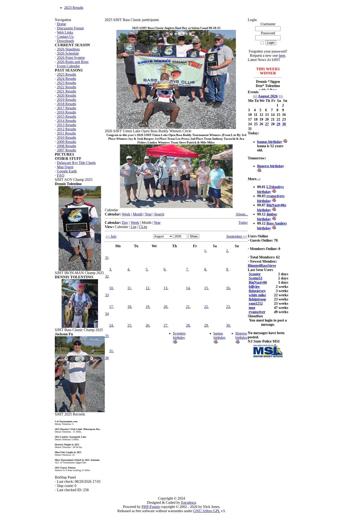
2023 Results (73, 8)
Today (243, 223)
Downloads (65, 41)
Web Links (65, 32)
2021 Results (66, 91)
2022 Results (66, 87)
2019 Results (66, 100)
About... (242, 214)
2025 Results (66, 74)
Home (61, 24)
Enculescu (188, 502)
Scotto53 (255, 278)
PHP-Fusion (151, 507)
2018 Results (66, 104)
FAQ (60, 175)
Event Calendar (68, 66)
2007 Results (66, 150)
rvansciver (257, 312)
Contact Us (65, 37)
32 (107, 276)
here (282, 55)
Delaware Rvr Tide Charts (76, 163)
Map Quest (65, 167)
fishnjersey (257, 291)
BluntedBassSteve (262, 266)
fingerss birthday (241, 335)
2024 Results (66, 79)
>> (281, 96)
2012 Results (66, 129)
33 (107, 295)
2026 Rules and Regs (72, 62)
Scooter (255, 274)
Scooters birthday (179, 335)
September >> (236, 236)
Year (148, 214)
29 (278, 124)
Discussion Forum (70, 28)
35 (107, 336)
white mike (257, 295)
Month (138, 214)
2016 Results (66, 112)
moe (252, 308)
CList (143, 227)
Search (159, 214)
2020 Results (66, 95)
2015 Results (66, 116)
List (133, 227)
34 (107, 314)
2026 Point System (71, 58)
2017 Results (66, 108)
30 (284, 124)
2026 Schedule (68, 53)
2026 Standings (68, 49)
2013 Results (66, 125)
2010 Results (66, 137)
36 (107, 358)
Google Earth (67, 171)
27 (267, 124)
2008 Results (66, 146)
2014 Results (66, 121)
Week (126, 214)
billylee (254, 287)
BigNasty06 (258, 282)
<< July (111, 236)
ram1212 (256, 303)
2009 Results (66, 142)
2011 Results (66, 133)
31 (107, 258)
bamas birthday (220, 335)
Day (125, 223)
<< (255, 96)
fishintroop (257, 299)
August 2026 (268, 96)
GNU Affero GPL (206, 511)
